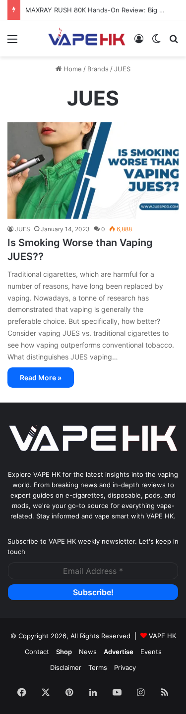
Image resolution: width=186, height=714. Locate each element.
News (88, 652)
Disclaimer (65, 667)
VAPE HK (162, 636)
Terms (97, 667)
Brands (98, 69)
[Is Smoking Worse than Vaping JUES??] (93, 170)
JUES (22, 229)
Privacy (125, 667)
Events (151, 652)
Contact (37, 652)
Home (72, 69)
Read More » (41, 377)
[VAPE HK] (86, 38)
